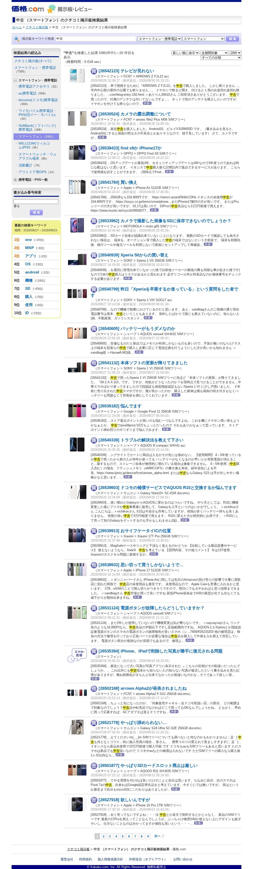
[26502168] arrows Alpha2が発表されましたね (143, 688)
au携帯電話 (33, 93)
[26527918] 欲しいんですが (124, 799)
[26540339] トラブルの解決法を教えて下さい (141, 440)
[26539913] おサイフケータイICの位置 (135, 530)
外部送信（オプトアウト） (148, 859)
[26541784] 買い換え (118, 182)
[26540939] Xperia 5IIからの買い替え (134, 255)
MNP (29, 248)
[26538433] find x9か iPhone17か (130, 148)
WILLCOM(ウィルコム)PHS (34, 145)
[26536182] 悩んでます (120, 406)
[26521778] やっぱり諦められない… (133, 722)
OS (28, 264)
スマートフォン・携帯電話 (35, 69)
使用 (29, 305)
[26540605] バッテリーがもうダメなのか (137, 328)
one (28, 239)
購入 (29, 296)
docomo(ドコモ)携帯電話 (38, 102)
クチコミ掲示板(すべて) (32, 61)
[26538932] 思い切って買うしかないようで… (141, 564)
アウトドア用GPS (37, 172)
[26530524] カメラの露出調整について (135, 114)
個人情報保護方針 (110, 859)
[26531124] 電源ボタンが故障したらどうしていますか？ (152, 608)
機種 (29, 280)
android (32, 272)
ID (27, 313)
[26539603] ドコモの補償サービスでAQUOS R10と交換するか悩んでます (168, 487)
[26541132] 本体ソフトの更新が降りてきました (143, 363)
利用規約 (85, 859)
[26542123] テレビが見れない (126, 71)
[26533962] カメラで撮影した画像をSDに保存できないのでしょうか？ (165, 220)
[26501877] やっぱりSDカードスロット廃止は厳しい (148, 765)
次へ (157, 836)
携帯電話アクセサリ (39, 86)
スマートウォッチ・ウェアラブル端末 (38, 156)
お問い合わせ (182, 859)
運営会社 (67, 859)
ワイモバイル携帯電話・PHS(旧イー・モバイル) (38, 115)
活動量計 (30, 165)
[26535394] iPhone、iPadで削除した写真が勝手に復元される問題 (161, 651)
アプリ (31, 256)
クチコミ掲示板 (78, 849)
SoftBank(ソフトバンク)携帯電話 (37, 128)
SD (28, 288)
